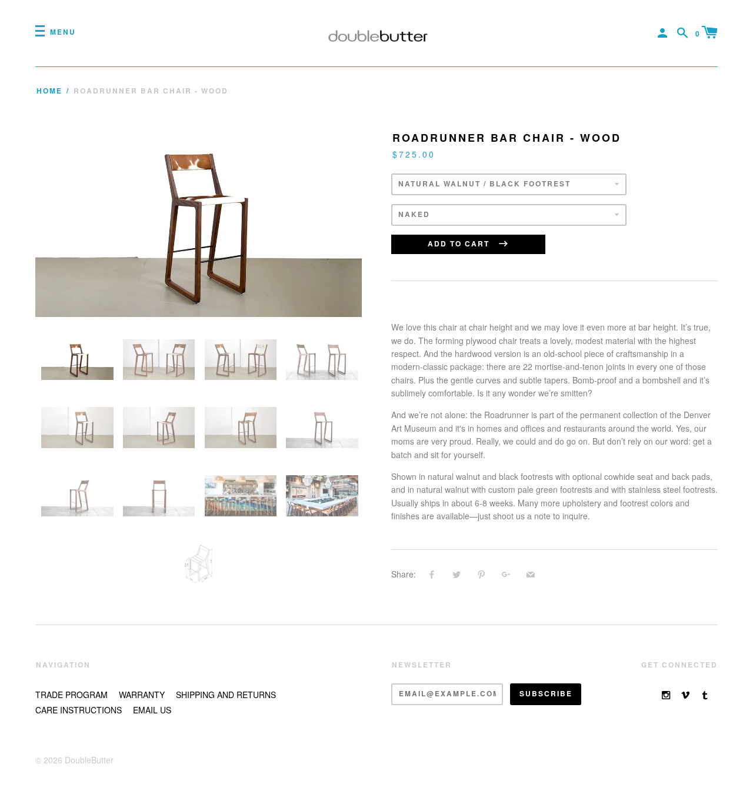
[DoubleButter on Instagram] (666, 694)
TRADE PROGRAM (71, 694)
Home (49, 91)
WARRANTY (142, 694)
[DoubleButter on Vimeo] (685, 694)
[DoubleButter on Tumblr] (705, 694)
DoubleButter (89, 760)
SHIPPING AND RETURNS (226, 694)
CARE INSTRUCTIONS (78, 710)
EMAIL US (152, 710)
